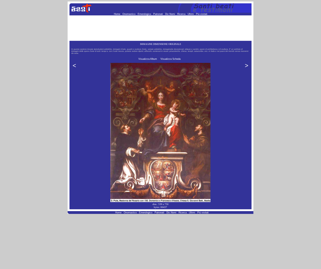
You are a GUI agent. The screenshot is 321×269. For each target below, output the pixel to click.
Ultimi (191, 14)
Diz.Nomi (170, 14)
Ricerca (181, 14)
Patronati (158, 14)
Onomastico (129, 14)
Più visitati (201, 14)
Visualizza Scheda (170, 59)
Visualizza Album (147, 59)
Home (117, 14)
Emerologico (145, 14)
